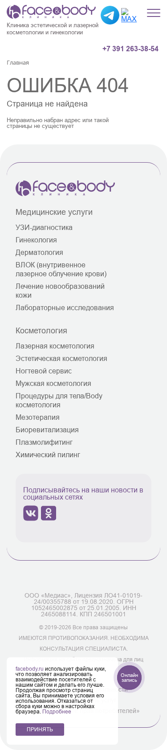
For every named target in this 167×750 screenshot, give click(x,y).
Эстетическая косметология (61, 358)
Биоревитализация (47, 430)
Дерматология (39, 252)
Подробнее (56, 711)
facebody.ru (30, 668)
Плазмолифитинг (44, 442)
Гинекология (36, 240)
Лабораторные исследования (65, 307)
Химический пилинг (48, 455)
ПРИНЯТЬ (40, 729)
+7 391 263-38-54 (130, 49)
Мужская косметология (53, 383)
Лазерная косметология (55, 346)
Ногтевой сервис (44, 371)
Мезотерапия (38, 417)
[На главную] (65, 193)
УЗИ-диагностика (44, 227)
